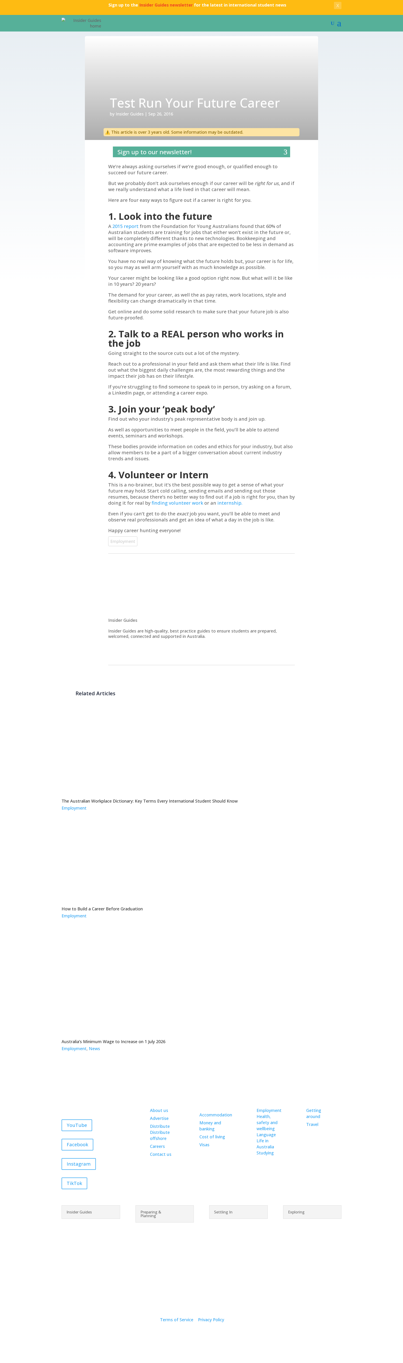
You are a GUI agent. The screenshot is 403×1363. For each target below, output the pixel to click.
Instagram (79, 1164)
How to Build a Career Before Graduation (102, 909)
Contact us (160, 1154)
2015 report (125, 226)
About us (159, 1110)
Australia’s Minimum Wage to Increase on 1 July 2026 (113, 1041)
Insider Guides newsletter (166, 5)
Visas (204, 1144)
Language (266, 1134)
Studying (265, 1153)
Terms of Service (176, 1319)
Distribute (160, 1126)
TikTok (74, 1183)
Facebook (77, 1144)
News (94, 1048)
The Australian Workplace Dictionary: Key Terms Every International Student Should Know (150, 801)
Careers (157, 1146)
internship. (229, 503)
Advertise (159, 1118)
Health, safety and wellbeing (267, 1122)
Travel (312, 1124)
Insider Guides (130, 114)
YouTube (77, 1125)
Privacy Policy (211, 1319)
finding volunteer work (177, 503)
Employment (122, 541)
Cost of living (212, 1136)
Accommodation (215, 1115)
